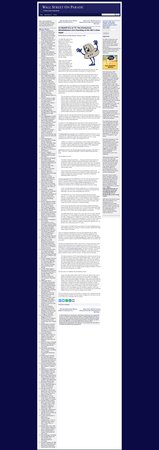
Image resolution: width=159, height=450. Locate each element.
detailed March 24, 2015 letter (68, 134)
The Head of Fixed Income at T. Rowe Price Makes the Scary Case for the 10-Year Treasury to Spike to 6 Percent (48, 391)
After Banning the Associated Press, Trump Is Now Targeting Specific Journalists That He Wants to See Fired (48, 141)
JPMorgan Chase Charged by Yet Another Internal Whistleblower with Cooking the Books (48, 283)
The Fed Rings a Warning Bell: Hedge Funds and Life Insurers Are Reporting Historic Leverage (48, 438)
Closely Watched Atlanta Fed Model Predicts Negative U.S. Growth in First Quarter (48, 148)
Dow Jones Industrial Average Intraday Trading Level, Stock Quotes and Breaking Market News (46, 23)
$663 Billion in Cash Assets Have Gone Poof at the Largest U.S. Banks (48, 397)
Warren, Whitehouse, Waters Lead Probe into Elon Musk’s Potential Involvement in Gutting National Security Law (48, 34)
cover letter (67, 124)
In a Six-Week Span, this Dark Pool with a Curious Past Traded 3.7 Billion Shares (48, 365)
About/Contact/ (48, 14)
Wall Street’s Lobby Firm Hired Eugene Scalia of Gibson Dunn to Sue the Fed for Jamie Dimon (48, 371)
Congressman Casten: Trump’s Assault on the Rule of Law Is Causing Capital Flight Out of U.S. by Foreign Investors (48, 61)
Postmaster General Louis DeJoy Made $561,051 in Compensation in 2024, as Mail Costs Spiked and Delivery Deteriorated (48, 378)
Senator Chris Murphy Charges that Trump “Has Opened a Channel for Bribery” (48, 54)
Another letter (61, 149)
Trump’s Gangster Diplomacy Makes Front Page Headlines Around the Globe (48, 154)
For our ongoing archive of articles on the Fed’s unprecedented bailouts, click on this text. (111, 209)
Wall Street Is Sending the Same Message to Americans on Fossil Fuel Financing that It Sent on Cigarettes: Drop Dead (48, 358)
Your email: (106, 28)
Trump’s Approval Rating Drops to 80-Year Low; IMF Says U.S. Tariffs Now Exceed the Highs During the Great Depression (48, 69)
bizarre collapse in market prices (82, 181)
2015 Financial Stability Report (74, 248)
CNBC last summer (79, 237)
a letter (95, 87)
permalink (67, 304)
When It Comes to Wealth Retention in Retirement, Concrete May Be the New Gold (48, 344)
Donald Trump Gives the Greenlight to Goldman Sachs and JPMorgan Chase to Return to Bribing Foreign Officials (48, 233)
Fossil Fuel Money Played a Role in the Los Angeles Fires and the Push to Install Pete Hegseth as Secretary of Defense (48, 336)
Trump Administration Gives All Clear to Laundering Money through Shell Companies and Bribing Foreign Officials (48, 110)
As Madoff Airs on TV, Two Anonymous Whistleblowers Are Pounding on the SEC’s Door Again (79, 30)
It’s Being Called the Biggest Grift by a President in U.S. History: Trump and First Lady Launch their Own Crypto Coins (48, 319)
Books (55, 14)
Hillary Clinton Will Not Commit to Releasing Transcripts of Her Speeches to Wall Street (90, 22)
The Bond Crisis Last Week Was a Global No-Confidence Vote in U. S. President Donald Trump (48, 84)
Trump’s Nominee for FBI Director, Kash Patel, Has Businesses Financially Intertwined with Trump (48, 445)
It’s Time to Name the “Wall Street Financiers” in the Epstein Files (48, 40)
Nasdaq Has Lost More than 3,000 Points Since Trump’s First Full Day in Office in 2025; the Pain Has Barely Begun (48, 77)
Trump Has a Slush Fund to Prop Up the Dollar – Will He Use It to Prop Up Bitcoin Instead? (48, 412)
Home (41, 14)
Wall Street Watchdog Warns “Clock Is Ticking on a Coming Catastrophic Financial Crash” (48, 351)
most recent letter (65, 178)
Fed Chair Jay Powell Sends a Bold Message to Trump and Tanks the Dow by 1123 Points (48, 385)
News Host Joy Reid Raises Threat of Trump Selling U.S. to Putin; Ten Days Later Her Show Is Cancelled (48, 185)
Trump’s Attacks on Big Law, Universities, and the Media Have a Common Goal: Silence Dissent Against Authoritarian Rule (48, 102)
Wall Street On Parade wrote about (83, 149)
